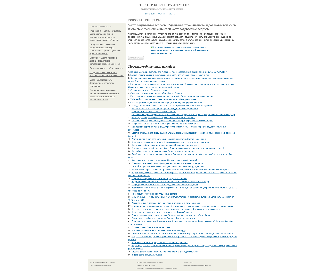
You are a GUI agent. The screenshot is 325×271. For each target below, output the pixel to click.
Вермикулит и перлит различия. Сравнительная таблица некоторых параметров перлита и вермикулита (180, 169)
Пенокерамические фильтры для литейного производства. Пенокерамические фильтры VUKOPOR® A (178, 71)
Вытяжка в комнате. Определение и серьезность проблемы (160, 242)
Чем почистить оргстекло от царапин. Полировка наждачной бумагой (164, 160)
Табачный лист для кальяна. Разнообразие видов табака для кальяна (163, 99)
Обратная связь (188, 262)
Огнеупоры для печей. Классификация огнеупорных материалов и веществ (167, 163)
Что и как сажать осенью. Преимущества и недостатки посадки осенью (165, 108)
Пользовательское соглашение (153, 262)
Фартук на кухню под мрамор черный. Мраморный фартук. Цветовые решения (169, 138)
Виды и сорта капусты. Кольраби (147, 254)
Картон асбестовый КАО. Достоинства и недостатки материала (102, 83)
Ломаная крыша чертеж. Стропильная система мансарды (159, 230)
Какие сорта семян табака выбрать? (107, 68)
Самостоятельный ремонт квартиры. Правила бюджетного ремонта (163, 218)
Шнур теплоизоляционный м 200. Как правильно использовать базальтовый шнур (170, 181)
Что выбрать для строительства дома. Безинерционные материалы (163, 151)
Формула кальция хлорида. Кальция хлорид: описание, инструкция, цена (166, 202)
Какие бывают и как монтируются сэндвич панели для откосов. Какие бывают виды (169, 74)
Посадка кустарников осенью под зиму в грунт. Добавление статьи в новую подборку (172, 105)
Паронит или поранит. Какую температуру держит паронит (159, 178)
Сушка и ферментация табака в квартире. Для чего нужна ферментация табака (168, 102)
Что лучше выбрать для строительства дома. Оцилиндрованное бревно (165, 145)
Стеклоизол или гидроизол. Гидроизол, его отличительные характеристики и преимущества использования (182, 233)
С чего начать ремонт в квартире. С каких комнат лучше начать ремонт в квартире (170, 141)
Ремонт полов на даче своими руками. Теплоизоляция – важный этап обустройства (171, 215)
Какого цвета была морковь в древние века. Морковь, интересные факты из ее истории (105, 61)
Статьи (172, 13)
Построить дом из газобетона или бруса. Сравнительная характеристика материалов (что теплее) (178, 148)
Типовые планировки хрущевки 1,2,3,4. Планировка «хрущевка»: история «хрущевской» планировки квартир (183, 114)
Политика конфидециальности (146, 265)
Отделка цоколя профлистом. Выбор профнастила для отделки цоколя (165, 251)
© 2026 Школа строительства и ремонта (102, 262)
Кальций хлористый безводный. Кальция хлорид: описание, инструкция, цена (168, 166)
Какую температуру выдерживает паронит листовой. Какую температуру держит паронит (172, 96)
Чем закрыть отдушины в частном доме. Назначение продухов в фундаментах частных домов (176, 209)
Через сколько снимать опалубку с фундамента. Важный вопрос (162, 212)
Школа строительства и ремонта (162, 5)
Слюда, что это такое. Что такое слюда (148, 90)
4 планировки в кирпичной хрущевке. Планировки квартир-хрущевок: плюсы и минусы (172, 120)
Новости (161, 13)
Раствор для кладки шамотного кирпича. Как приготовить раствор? (163, 117)
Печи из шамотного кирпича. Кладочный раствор (154, 193)
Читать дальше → (136, 58)
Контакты (139, 262)
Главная (150, 13)
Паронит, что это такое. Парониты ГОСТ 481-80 (154, 111)
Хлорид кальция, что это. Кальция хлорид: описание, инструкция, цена (165, 184)
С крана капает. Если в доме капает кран (151, 227)
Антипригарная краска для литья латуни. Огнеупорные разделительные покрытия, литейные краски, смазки (182, 205)
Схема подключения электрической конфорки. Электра (156, 93)
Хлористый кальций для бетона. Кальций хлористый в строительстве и (165, 123)
